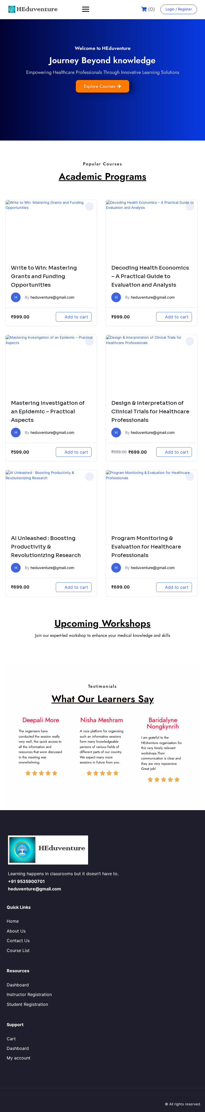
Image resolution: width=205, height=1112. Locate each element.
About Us (16, 931)
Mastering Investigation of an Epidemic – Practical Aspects (48, 411)
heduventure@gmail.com (52, 297)
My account (18, 1058)
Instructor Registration (29, 994)
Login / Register (178, 9)
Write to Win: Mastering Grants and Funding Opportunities (44, 276)
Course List (18, 950)
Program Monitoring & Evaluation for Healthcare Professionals (146, 547)
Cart (11, 1038)
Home (13, 921)
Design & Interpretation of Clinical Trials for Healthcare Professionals (150, 411)
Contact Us (18, 940)
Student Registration (27, 1004)
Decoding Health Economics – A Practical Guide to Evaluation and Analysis (150, 276)
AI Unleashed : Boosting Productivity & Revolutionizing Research (46, 547)
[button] (89, 206)
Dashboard (18, 984)
